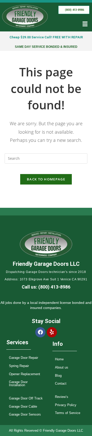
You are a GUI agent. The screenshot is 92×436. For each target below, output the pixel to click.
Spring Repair (19, 366)
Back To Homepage (46, 179)
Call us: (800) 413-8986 (46, 287)
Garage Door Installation (18, 383)
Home (59, 359)
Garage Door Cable (23, 406)
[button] (85, 24)
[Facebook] (40, 332)
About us (61, 367)
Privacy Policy (65, 405)
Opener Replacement (24, 374)
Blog (58, 375)
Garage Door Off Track (26, 398)
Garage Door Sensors (25, 414)
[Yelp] (52, 332)
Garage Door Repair (23, 358)
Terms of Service (67, 413)
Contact (60, 383)
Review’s (61, 397)
